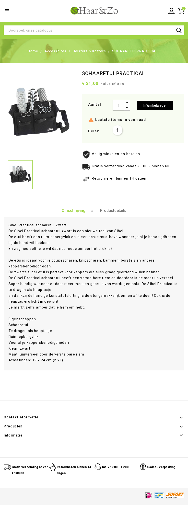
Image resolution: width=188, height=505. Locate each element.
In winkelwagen (155, 105)
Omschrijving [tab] (73, 210)
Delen (117, 130)
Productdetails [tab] (113, 210)
